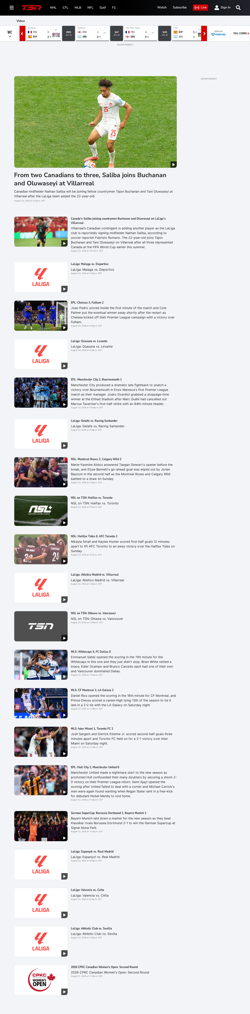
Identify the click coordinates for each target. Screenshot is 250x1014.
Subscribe (180, 7)
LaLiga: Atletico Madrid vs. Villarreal (95, 574)
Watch (162, 7)
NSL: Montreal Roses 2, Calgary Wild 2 (96, 459)
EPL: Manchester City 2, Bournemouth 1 (96, 379)
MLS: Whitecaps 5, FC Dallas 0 (91, 652)
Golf (103, 7)
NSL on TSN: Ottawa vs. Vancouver (93, 613)
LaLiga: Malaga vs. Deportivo (89, 264)
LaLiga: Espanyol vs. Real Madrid (92, 851)
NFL (90, 7)
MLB (78, 7)
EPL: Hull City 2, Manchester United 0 (95, 767)
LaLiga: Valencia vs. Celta (87, 890)
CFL (65, 7)
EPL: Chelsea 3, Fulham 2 (87, 302)
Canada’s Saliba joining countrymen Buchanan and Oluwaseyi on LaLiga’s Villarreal (118, 220)
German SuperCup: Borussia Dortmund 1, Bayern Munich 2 (108, 813)
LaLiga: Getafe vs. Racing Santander (94, 421)
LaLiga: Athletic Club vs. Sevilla (91, 928)
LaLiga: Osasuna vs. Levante (89, 341)
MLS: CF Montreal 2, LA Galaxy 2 (92, 690)
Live (204, 7)
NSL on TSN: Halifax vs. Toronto (91, 498)
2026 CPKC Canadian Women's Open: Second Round (104, 967)
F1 (114, 7)
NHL (53, 7)
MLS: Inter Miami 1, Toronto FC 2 (92, 728)
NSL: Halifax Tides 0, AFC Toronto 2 (94, 536)
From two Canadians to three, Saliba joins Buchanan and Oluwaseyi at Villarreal (90, 179)
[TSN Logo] (31, 7)
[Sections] (12, 8)
